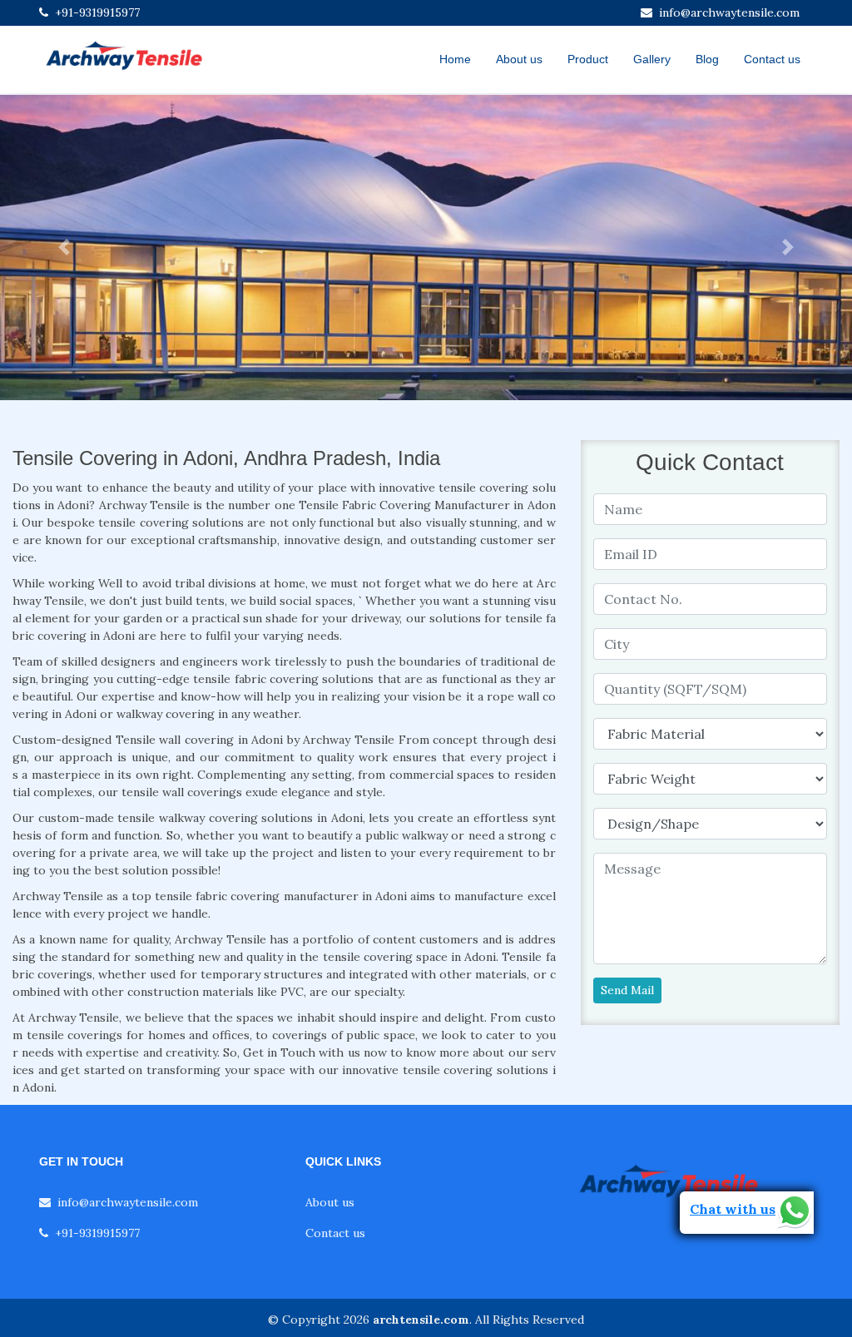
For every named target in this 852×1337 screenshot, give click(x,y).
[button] (64, 247)
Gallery (652, 59)
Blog (707, 59)
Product (587, 59)
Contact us (772, 59)
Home (455, 59)
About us (519, 59)
